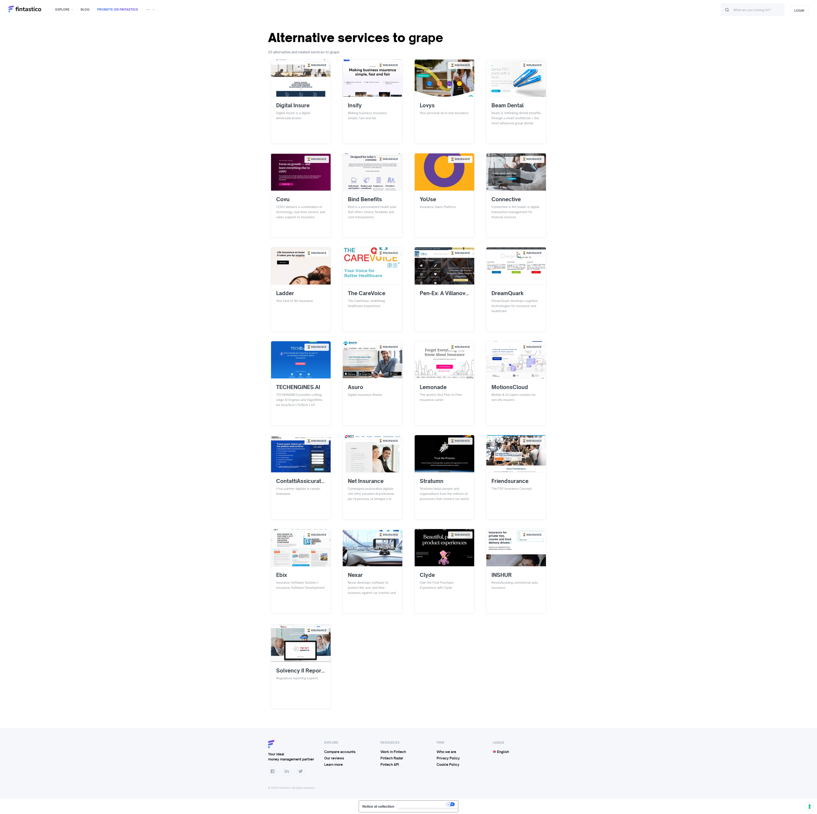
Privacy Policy (448, 758)
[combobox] (752, 9)
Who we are (446, 752)
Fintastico (30, 9)
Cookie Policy (448, 764)
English (502, 752)
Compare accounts (340, 752)
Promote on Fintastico (117, 9)
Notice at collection (378, 806)
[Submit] (727, 9)
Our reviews (334, 758)
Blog (85, 9)
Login (799, 11)
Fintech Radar (391, 758)
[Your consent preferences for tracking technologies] (810, 807)
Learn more (333, 764)
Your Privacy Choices (422, 804)
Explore (62, 9)
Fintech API (389, 764)
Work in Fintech (393, 752)
